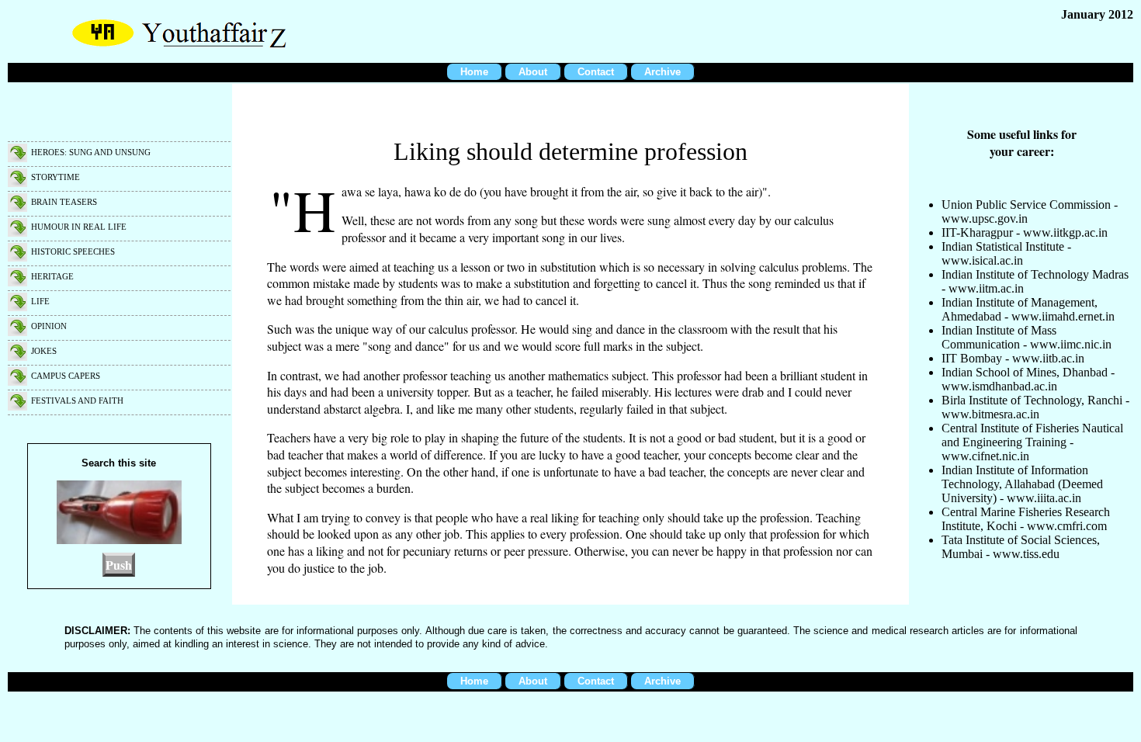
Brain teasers (64, 201)
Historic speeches (73, 251)
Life (40, 301)
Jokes (44, 350)
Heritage (52, 276)
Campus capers (65, 375)
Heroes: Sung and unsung (91, 152)
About (532, 72)
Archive (662, 72)
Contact (595, 72)
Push (119, 565)
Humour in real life (79, 226)
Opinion (49, 326)
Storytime (55, 177)
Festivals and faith (77, 400)
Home (474, 72)
